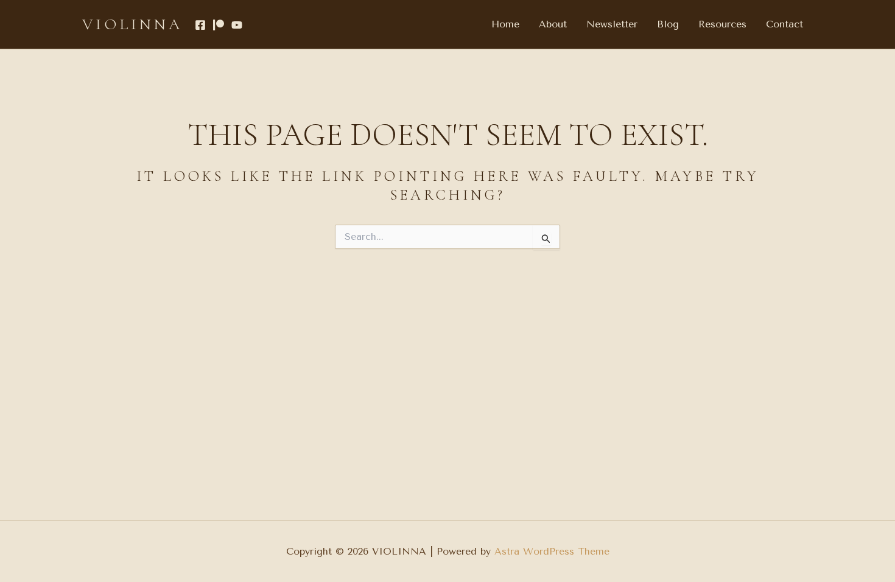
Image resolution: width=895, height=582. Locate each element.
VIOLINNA (132, 24)
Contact (784, 24)
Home (505, 24)
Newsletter (611, 24)
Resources (722, 24)
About (553, 24)
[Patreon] (218, 24)
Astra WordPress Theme (551, 551)
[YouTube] (236, 24)
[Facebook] (200, 24)
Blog (668, 24)
